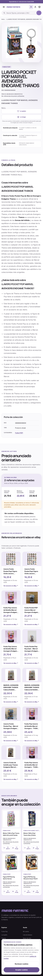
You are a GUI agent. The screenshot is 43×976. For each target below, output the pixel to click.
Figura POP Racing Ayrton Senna (9, 878)
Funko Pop (4, 931)
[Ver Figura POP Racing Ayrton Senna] (11, 862)
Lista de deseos (27, 935)
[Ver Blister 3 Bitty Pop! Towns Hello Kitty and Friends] (11, 819)
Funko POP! (19, 433)
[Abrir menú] (3, 7)
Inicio (3, 19)
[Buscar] (38, 13)
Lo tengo (23, 117)
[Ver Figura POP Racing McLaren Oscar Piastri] (31, 862)
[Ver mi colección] (39, 7)
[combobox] (20, 13)
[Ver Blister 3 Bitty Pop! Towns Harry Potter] (31, 819)
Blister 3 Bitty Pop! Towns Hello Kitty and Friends (11, 834)
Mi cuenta (26, 931)
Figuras (3, 938)
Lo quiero (23, 111)
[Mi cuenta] (35, 7)
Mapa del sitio (27, 938)
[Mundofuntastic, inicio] (13, 7)
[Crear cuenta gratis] (31, 7)
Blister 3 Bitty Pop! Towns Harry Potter (29, 834)
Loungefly (4, 935)
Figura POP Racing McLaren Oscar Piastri (30, 878)
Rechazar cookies (21, 964)
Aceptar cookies (21, 970)
